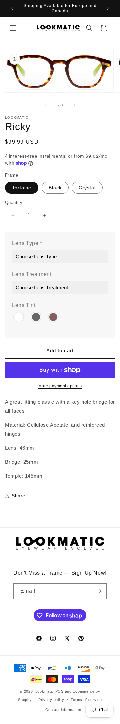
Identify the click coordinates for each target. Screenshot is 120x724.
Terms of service (86, 700)
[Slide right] (74, 105)
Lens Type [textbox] (27, 243)
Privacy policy (51, 700)
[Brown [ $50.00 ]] (54, 316)
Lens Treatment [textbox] (31, 274)
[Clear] (19, 316)
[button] (13, 28)
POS (59, 691)
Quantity (13, 202)
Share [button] (18, 495)
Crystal (87, 187)
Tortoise (21, 187)
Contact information (63, 710)
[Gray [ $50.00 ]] (36, 316)
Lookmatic (44, 691)
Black (55, 187)
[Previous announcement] (12, 8)
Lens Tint (23, 305)
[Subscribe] (99, 591)
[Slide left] (45, 105)
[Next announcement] (107, 8)
